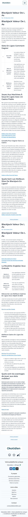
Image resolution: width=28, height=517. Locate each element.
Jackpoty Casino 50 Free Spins (9, 213)
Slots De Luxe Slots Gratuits (8, 309)
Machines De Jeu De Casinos (9, 353)
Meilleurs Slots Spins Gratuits (9, 133)
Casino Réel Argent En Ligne (8, 135)
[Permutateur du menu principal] (25, 3)
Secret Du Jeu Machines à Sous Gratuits (11, 355)
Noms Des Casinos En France (9, 258)
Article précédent (14, 219)
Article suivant (14, 439)
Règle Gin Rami (5, 409)
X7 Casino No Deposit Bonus (9, 137)
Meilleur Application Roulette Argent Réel (11, 214)
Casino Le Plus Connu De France (10, 175)
